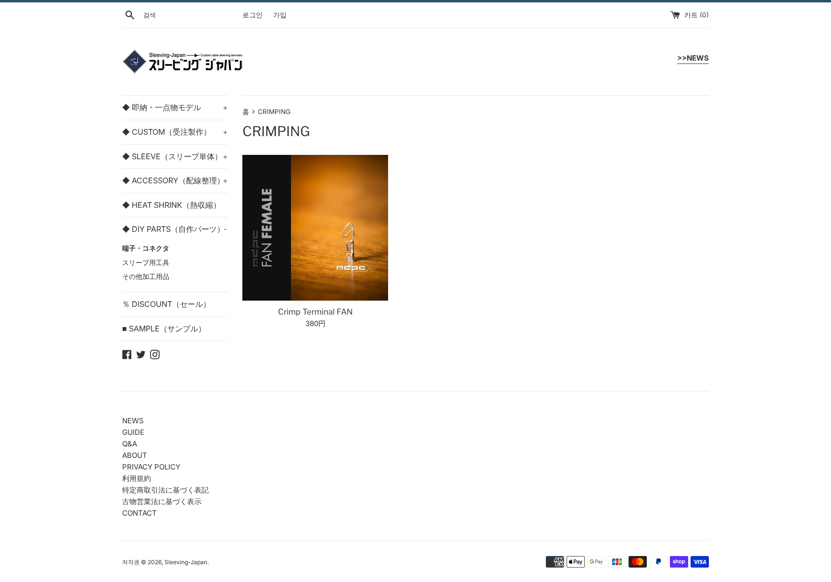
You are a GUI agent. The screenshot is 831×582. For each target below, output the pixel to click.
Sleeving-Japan (185, 562)
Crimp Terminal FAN (315, 311)
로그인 (252, 15)
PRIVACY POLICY (151, 466)
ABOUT (134, 455)
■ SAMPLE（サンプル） (164, 328)
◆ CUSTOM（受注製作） (175, 132)
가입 (280, 15)
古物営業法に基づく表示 (161, 501)
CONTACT (139, 513)
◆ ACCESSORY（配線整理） (175, 180)
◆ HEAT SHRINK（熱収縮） (171, 205)
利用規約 (136, 478)
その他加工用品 (145, 276)
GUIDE (133, 432)
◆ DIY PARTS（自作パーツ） (174, 229)
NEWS (133, 420)
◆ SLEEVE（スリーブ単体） (175, 156)
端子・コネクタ (145, 248)
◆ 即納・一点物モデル (175, 107)
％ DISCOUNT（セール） (166, 304)
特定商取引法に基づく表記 (165, 489)
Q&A (129, 443)
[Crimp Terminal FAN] (315, 228)
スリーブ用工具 (145, 262)
